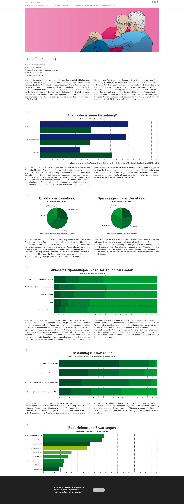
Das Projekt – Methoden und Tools (72, 5)
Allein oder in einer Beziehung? (36, 65)
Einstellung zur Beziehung (35, 72)
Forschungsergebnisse (89, 5)
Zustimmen (98, 490)
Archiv (114, 5)
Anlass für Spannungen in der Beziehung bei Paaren (42, 70)
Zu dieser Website (30, 5)
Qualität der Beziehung (34, 67)
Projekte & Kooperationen (104, 5)
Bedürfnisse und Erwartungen (36, 75)
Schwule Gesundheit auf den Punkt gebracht (49, 5)
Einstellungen (62, 491)
